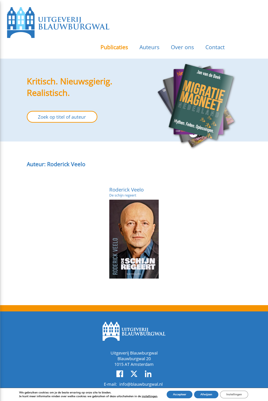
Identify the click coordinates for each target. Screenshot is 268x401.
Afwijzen (206, 394)
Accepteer (179, 394)
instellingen (149, 396)
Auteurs (149, 47)
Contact (215, 47)
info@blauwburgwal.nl (141, 384)
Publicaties (114, 47)
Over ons (182, 47)
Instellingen (234, 394)
